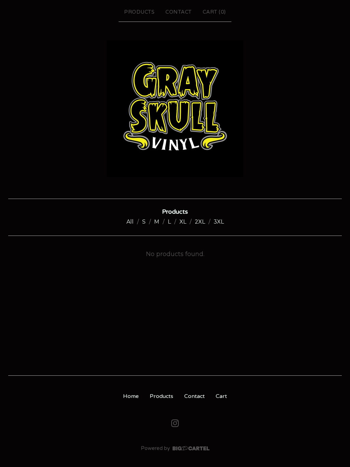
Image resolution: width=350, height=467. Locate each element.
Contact (178, 12)
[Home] (175, 108)
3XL (219, 221)
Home (131, 396)
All (130, 221)
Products (139, 12)
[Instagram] (175, 423)
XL (182, 221)
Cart (221, 396)
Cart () (214, 12)
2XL (200, 221)
